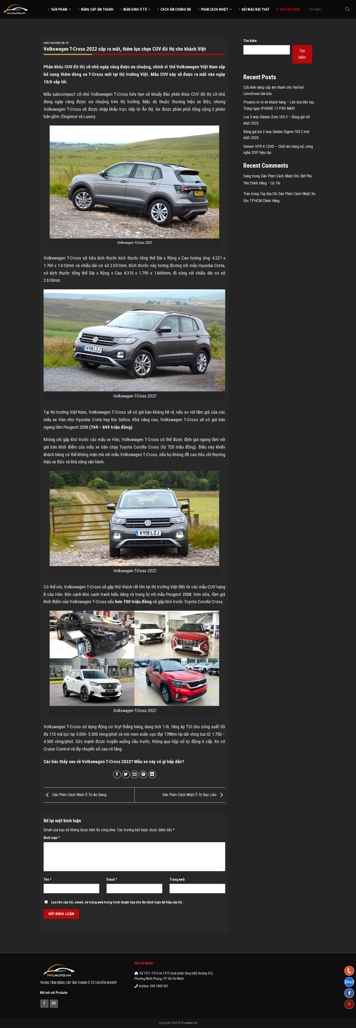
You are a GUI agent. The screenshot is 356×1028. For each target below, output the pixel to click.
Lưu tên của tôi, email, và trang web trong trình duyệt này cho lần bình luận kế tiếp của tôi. (117, 902)
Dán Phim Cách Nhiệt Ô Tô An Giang (78, 794)
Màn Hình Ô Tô (135, 9)
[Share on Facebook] (117, 774)
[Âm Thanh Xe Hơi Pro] (22, 9)
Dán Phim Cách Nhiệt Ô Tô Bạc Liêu (189, 794)
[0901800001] (349, 970)
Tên (48, 880)
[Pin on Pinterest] (143, 774)
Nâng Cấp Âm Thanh (97, 9)
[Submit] (347, 9)
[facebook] (349, 993)
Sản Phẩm (59, 9)
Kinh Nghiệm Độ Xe (56, 43)
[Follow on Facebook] (44, 1004)
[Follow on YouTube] (54, 1004)
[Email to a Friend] (135, 774)
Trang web (177, 880)
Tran (246, 193)
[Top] (349, 1004)
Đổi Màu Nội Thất (256, 9)
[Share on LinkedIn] (152, 774)
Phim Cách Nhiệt (214, 9)
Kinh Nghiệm (290, 9)
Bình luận (52, 838)
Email (112, 880)
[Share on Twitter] (126, 774)
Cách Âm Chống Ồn (176, 9)
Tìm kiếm (250, 41)
